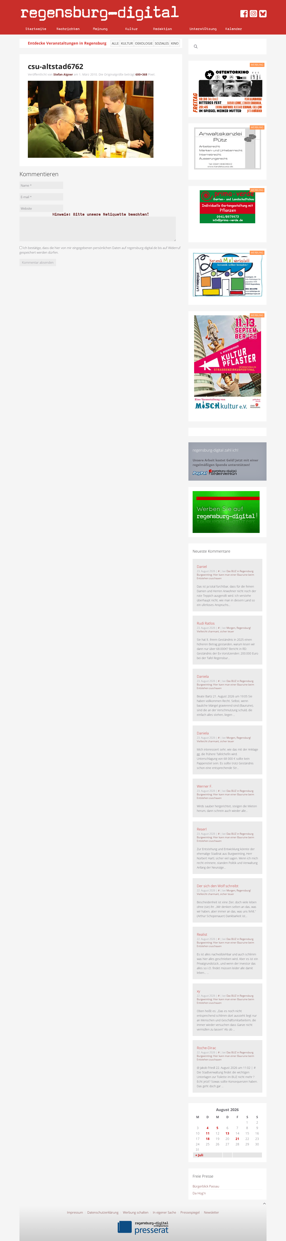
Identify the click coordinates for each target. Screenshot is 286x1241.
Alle (115, 43)
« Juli (199, 1155)
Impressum (75, 1212)
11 (208, 1133)
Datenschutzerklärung (103, 1212)
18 (208, 1139)
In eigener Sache (164, 1212)
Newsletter (211, 1212)
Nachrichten (68, 29)
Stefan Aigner (63, 74)
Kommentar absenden (38, 262)
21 (237, 1139)
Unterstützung (203, 29)
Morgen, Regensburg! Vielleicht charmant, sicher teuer (224, 629)
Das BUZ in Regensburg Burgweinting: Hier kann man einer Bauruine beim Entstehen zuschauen (225, 574)
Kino (175, 43)
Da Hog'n (199, 1193)
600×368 (141, 74)
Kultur (131, 29)
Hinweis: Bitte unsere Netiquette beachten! (100, 214)
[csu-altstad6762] (90, 119)
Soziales (162, 43)
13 (227, 1133)
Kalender (233, 29)
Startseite (35, 29)
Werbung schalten (135, 1212)
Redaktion (162, 29)
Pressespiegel (190, 1212)
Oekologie (144, 43)
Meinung (100, 29)
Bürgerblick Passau (206, 1186)
